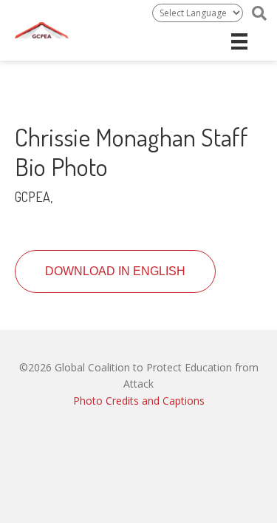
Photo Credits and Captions (139, 401)
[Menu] (239, 41)
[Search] (259, 13)
